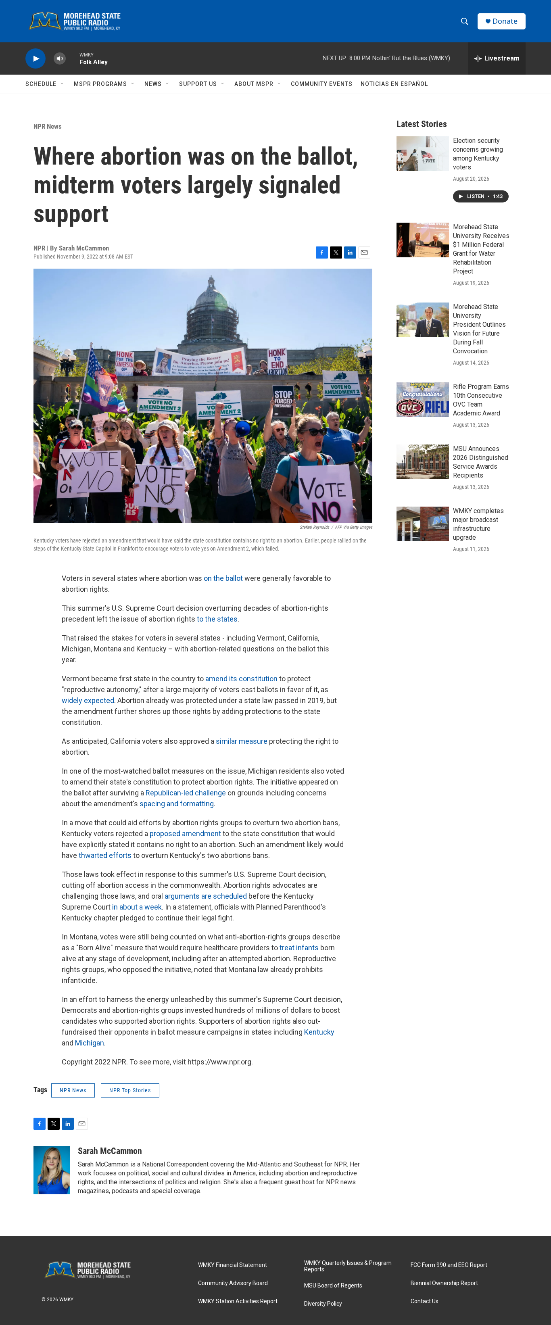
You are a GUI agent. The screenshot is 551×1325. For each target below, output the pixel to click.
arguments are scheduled (206, 896)
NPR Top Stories (130, 1090)
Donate (505, 21)
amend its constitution (241, 678)
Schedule (40, 84)
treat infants (299, 947)
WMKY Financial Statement (232, 1265)
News (153, 84)
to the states (217, 619)
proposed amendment (185, 833)
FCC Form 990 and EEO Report (449, 1265)
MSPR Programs (100, 84)
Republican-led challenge (186, 793)
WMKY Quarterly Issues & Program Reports (348, 1266)
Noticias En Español (394, 84)
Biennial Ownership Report (444, 1283)
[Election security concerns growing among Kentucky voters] (423, 153)
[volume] (60, 59)
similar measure (241, 741)
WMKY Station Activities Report (238, 1301)
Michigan (89, 1043)
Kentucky (319, 1032)
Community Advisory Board (233, 1283)
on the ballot (223, 578)
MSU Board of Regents (333, 1286)
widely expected (88, 700)
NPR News (47, 126)
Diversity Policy (323, 1304)
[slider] (72, 58)
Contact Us (424, 1301)
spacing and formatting (177, 803)
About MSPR (253, 84)
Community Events (322, 84)
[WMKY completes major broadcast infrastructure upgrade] (423, 524)
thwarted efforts (105, 855)
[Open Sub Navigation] (62, 84)
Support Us (198, 84)
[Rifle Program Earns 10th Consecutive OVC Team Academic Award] (423, 399)
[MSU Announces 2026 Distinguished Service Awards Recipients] (423, 461)
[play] (35, 58)
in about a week (137, 907)
